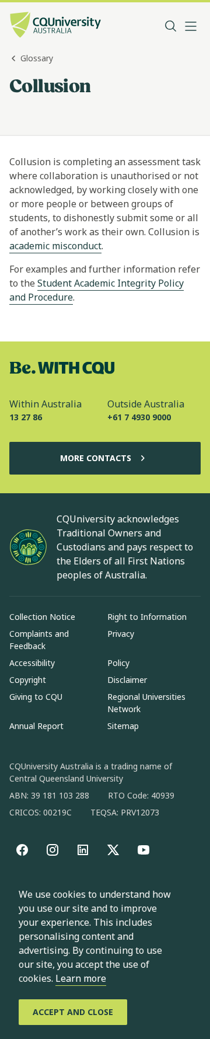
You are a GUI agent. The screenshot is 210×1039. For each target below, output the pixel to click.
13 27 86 (25, 417)
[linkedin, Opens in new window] (83, 850)
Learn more (80, 978)
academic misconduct (55, 245)
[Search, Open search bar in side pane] (171, 26)
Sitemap (123, 725)
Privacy (120, 633)
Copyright (27, 679)
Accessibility (32, 662)
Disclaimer (127, 679)
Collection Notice (42, 616)
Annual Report (36, 725)
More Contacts (95, 457)
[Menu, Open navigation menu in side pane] (191, 26)
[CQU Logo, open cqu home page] (55, 26)
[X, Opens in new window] (113, 850)
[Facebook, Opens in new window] (22, 850)
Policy (118, 662)
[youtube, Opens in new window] (143, 850)
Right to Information (147, 616)
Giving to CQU (35, 696)
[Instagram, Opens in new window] (52, 850)
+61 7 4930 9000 (139, 417)
